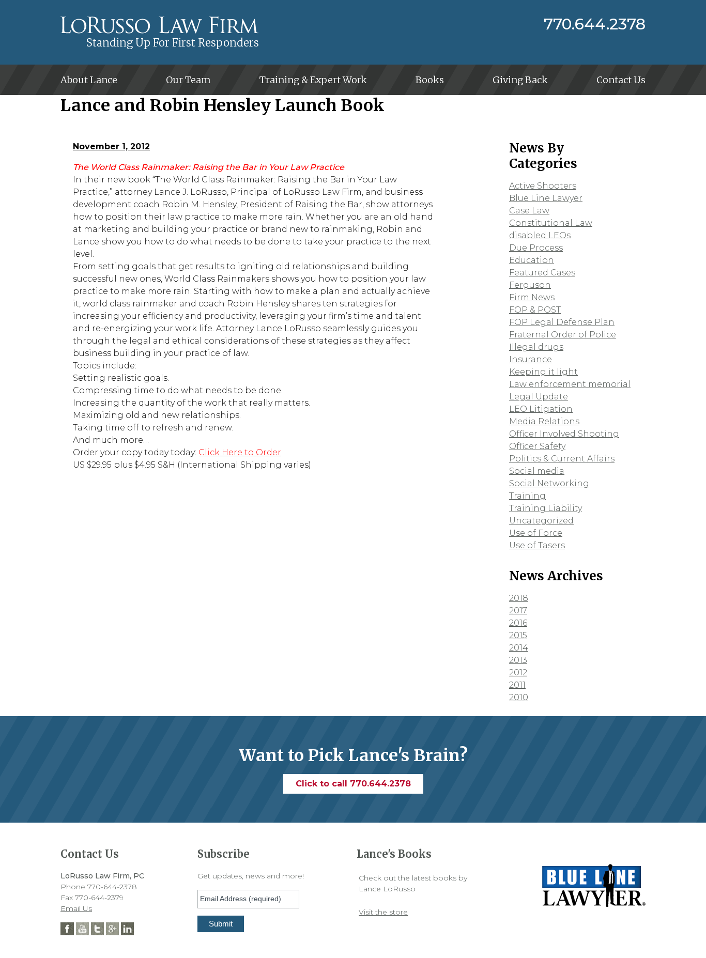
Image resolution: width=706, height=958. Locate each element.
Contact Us (621, 80)
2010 (518, 697)
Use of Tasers (537, 545)
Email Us (76, 908)
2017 (518, 610)
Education (531, 260)
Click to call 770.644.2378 (353, 784)
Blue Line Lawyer (545, 198)
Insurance (530, 359)
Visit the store (383, 912)
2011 (517, 685)
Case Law (529, 210)
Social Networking (549, 483)
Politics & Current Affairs (562, 458)
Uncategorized (541, 521)
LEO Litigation (541, 409)
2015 (518, 635)
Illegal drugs (536, 347)
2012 (518, 672)
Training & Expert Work (313, 80)
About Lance (88, 80)
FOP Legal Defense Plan (562, 322)
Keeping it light (543, 372)
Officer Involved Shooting (564, 434)
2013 (518, 660)
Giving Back (520, 80)
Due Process (536, 248)
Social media (536, 471)
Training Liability (545, 508)
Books (430, 80)
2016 (518, 623)
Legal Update (538, 396)
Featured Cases (542, 272)
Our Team (188, 80)
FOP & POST (535, 310)
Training (527, 496)
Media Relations (544, 421)
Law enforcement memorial (570, 384)
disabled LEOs (540, 235)
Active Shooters (542, 186)
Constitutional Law (550, 223)
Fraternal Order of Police (562, 334)
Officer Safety (537, 446)
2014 (518, 648)
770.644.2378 (595, 24)
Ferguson (530, 285)
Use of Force (535, 533)
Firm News (532, 297)
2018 (518, 598)
